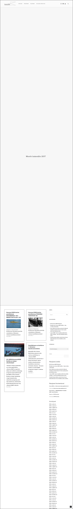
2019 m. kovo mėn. (52, 496)
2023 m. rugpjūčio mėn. (53, 407)
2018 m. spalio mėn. (52, 505)
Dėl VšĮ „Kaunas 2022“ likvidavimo (56, 323)
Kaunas (50, 394)
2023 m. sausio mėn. (52, 416)
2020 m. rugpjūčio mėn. (53, 466)
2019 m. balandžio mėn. (53, 494)
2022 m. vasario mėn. (52, 435)
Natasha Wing (51, 390)
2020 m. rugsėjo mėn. (53, 465)
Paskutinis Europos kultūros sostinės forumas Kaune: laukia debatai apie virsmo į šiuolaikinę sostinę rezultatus (59, 339)
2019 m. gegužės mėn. (53, 492)
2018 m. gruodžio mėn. (53, 501)
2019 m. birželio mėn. (52, 491)
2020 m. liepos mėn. (52, 468)
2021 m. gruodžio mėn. (53, 438)
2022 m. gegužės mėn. (53, 430)
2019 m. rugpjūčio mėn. (53, 487)
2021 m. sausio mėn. (52, 458)
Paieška (50, 353)
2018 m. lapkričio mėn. (53, 503)
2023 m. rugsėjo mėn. (53, 405)
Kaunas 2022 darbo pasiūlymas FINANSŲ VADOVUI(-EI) (35, 314)
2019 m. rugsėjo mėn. (52, 485)
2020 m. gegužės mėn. (53, 471)
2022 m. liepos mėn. (52, 426)
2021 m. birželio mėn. (52, 449)
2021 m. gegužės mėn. (53, 451)
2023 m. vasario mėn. (53, 414)
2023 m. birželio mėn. (53, 409)
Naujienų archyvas (40, 3)
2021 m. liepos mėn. (52, 447)
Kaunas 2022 (51, 386)
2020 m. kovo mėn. (52, 475)
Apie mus (20, 3)
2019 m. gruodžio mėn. (53, 480)
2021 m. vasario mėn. (52, 456)
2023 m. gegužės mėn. (53, 411)
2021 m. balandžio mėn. (53, 452)
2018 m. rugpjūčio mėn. (53, 508)
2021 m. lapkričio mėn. (53, 440)
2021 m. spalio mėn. (52, 442)
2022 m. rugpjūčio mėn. (53, 424)
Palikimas (32, 3)
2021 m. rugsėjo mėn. (52, 444)
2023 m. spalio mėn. (52, 404)
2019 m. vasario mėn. (52, 498)
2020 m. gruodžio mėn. (53, 459)
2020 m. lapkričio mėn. (53, 461)
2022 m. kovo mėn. (52, 433)
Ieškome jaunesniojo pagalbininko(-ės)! (61, 386)
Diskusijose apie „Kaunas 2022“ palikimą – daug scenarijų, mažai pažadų (58, 326)
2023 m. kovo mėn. (52, 412)
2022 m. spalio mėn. (52, 421)
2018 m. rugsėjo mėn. (52, 506)
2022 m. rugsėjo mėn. (52, 423)
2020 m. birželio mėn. (53, 470)
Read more (9, 336)
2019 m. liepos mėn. (52, 489)
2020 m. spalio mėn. (52, 463)
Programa (26, 3)
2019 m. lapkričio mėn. (53, 482)
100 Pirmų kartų (56, 394)
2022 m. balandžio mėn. (53, 431)
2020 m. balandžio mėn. (53, 473)
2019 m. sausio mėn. (52, 499)
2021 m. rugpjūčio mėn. (53, 445)
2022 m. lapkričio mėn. (53, 419)
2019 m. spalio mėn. (52, 484)
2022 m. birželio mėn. (52, 428)
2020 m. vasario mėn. (53, 477)
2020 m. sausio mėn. (52, 478)
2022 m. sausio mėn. (52, 437)
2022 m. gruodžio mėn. (53, 418)
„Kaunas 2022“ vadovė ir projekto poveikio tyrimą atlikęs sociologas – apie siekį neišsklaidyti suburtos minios (58, 334)
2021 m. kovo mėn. (52, 454)
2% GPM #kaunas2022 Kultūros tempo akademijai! (13, 361)
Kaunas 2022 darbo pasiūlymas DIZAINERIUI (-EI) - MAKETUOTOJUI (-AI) (13, 315)
